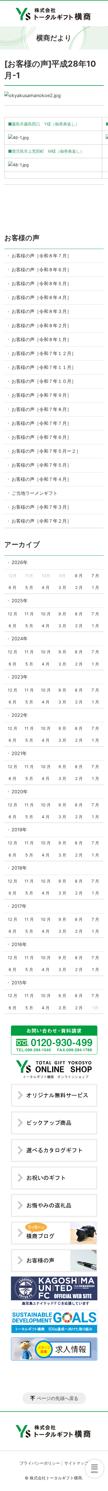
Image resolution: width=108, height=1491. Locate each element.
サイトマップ (76, 1463)
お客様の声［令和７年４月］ (41, 479)
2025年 (20, 600)
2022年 (20, 715)
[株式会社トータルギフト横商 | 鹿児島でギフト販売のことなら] (54, 13)
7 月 (95, 575)
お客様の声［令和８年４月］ (41, 297)
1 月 (95, 587)
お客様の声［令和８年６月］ (41, 269)
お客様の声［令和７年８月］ (41, 409)
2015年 (19, 982)
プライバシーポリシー (40, 1463)
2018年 (19, 868)
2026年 (20, 562)
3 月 (62, 587)
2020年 (20, 791)
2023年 (20, 677)
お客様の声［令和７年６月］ (41, 437)
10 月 (46, 613)
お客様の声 (21, 238)
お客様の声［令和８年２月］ (41, 325)
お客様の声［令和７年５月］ (41, 465)
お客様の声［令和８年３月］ (41, 311)
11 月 (29, 613)
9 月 (62, 613)
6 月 (12, 587)
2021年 (19, 753)
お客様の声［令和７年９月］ (41, 395)
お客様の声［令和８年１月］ (41, 339)
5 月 (29, 587)
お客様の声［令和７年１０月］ (44, 381)
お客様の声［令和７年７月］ (41, 423)
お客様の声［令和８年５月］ (41, 283)
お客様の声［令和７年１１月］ (44, 367)
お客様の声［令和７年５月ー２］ (46, 451)
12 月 (12, 613)
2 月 (79, 587)
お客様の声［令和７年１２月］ (44, 353)
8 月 (79, 575)
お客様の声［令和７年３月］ (41, 507)
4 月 (46, 587)
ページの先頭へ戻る (57, 1398)
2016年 (19, 944)
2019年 (19, 829)
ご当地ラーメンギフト (35, 493)
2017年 (19, 906)
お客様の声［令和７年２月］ (41, 521)
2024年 (20, 638)
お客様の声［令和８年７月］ (41, 256)
